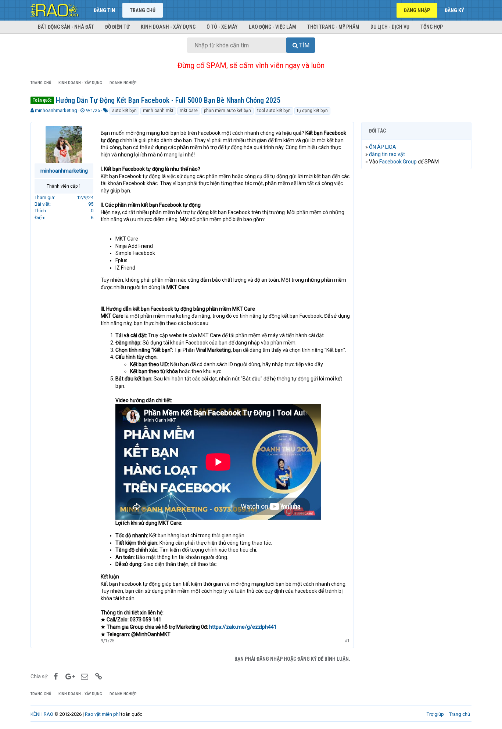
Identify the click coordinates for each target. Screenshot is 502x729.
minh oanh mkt (158, 110)
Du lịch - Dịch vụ (389, 27)
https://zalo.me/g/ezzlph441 (243, 627)
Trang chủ (142, 10)
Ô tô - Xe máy (222, 27)
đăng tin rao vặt (387, 154)
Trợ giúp (435, 714)
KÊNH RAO (42, 714)
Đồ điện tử (117, 27)
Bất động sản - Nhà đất (66, 27)
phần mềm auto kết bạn (227, 110)
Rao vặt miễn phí (102, 714)
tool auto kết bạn (274, 110)
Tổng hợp (431, 27)
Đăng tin (104, 10)
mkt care (189, 110)
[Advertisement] (416, 287)
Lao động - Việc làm (272, 27)
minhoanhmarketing (56, 110)
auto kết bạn (124, 110)
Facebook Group (398, 162)
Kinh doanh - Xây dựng (168, 27)
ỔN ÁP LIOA (382, 147)
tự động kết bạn (312, 110)
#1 (347, 640)
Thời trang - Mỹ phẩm (333, 27)
